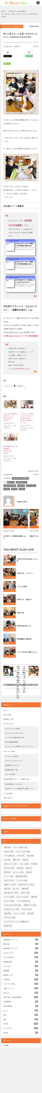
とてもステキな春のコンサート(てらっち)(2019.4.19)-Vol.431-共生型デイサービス (27, 418)
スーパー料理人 (20, 847)
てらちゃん (21, 485)
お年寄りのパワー (21, 482)
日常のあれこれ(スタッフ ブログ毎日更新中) (22, 336)
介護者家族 (20, 1001)
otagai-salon (9, 46)
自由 (30, 856)
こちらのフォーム (21, 368)
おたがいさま (22, 897)
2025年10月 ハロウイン (25, 573)
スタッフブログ (31, 485)
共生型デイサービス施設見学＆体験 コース (19, 788)
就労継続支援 (20, 962)
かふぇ (20, 1010)
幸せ (7, 860)
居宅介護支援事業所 (11, 742)
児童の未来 (20, 613)
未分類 (20, 1033)
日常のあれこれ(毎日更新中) (12, 26)
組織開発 (20, 970)
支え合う (21, 489)
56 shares (22, 277)
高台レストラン (10, 864)
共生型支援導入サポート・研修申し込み (16, 779)
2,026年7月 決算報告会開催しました (15, 537)
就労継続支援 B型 (11, 770)
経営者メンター (20, 975)
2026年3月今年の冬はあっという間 (27, 560)
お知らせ (8, 851)
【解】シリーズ (20, 988)
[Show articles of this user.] (8, 501)
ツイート (4, 835)
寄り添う (6, 489)
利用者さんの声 (8, 719)
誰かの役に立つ (11, 893)
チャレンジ (19, 913)
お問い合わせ (7, 798)
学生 (7, 888)
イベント (8, 876)
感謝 (25, 888)
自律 (20, 868)
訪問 (7, 872)
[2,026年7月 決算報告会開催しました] (15, 517)
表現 (30, 913)
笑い (16, 888)
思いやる (14, 489)
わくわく (9, 901)
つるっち (23, 864)
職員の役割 (21, 876)
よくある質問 (7, 793)
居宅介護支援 (20, 1006)
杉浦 (25, 860)
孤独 (29, 872)
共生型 (20, 1024)
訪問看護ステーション (9, 643)
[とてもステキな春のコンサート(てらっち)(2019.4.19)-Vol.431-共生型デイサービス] (27, 404)
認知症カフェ (30, 905)
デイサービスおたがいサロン (14, 733)
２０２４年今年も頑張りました (27, 652)
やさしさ (9, 897)
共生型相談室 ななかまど (14, 784)
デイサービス (20, 1028)
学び (20, 856)
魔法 (28, 868)
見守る (25, 893)
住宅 (20, 1015)
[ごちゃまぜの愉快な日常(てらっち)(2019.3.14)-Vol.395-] (10, 404)
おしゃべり (11, 482)
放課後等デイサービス (13, 765)
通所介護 (20, 944)
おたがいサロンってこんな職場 (16, 921)
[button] (33, 2)
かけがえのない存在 (9, 485)
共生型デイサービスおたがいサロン (15, 806)
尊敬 (7, 847)
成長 (7, 913)
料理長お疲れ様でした (24, 626)
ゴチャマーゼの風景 (11, 756)
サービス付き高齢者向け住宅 (14, 737)
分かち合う (9, 917)
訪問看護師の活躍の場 (24, 639)
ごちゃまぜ (9, 617)
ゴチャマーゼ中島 (9, 577)
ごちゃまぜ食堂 (9, 590)
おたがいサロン (9, 564)
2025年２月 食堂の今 (24, 599)
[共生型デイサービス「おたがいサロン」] (12, 2)
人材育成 (20, 979)
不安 (34, 864)
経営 (20, 1019)
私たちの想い (7, 715)
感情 (34, 897)
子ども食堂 (9, 856)
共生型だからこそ (25, 884)
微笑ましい (9, 884)
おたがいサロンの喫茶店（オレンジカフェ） (19, 746)
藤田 (16, 860)
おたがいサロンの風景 (12, 729)
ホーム (5, 710)
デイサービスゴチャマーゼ (14, 761)
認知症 (8, 926)
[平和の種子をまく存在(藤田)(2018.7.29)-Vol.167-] (10, 437)
